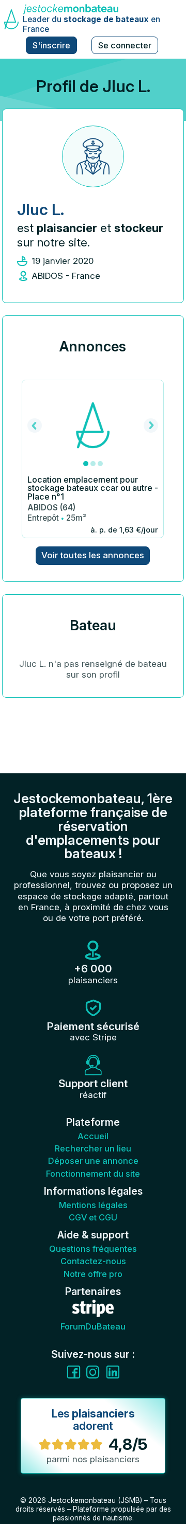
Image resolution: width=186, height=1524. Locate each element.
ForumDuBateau (93, 1326)
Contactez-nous (93, 1261)
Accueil (93, 1136)
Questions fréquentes (93, 1249)
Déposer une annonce (93, 1161)
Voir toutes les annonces (92, 555)
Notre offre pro (93, 1274)
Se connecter (124, 45)
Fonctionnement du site (93, 1173)
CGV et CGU (93, 1217)
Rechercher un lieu (93, 1148)
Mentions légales (93, 1205)
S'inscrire (51, 45)
